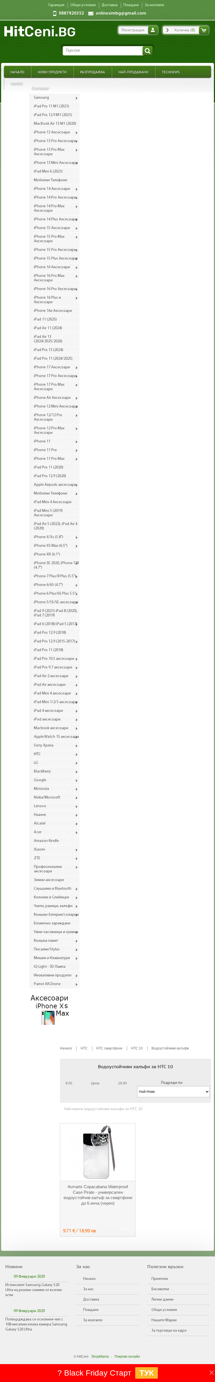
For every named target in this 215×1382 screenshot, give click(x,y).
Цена (95, 1083)
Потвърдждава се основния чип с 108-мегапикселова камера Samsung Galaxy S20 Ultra (36, 1324)
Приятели (159, 1279)
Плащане (91, 1310)
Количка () (184, 30)
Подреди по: (172, 1083)
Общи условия (164, 1310)
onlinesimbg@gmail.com (121, 13)
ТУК (146, 1373)
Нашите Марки (164, 1320)
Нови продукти (52, 71)
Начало (17, 71)
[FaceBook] (37, 1038)
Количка (203, 30)
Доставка (91, 1300)
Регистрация (132, 30)
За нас (88, 1289)
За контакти (92, 1320)
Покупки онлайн (127, 1356)
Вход (152, 30)
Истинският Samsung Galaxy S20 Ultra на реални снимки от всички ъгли (33, 1290)
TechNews (171, 71)
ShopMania (100, 1356)
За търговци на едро (169, 1331)
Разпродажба (92, 71)
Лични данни (162, 1300)
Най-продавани (133, 71)
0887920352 (71, 13)
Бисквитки (160, 1289)
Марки (17, 83)
